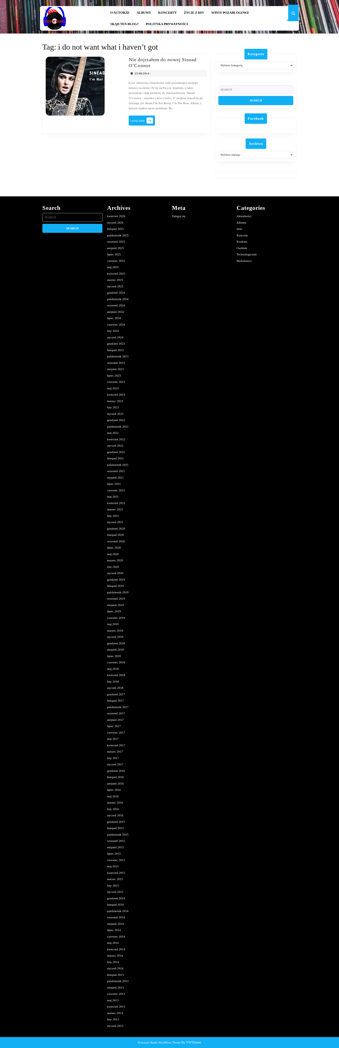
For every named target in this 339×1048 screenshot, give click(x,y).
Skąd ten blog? (124, 24)
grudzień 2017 (116, 694)
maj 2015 (113, 866)
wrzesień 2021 (116, 471)
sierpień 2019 (115, 605)
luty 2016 (113, 809)
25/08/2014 (142, 73)
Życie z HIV (194, 13)
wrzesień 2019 (116, 598)
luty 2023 (113, 407)
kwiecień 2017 (116, 745)
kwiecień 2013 (116, 1006)
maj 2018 (113, 668)
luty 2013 (113, 1019)
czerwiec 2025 (116, 260)
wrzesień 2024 (116, 305)
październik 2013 (117, 981)
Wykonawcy (244, 260)
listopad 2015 (115, 828)
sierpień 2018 (115, 649)
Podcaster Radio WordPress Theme (159, 1042)
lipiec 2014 (114, 930)
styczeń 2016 (115, 815)
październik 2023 (117, 356)
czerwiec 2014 (116, 936)
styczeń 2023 (115, 413)
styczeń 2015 (115, 891)
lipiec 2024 (114, 318)
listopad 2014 (115, 904)
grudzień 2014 (116, 898)
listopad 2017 (115, 700)
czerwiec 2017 (116, 732)
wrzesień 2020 (116, 541)
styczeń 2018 (115, 687)
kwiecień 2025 (116, 273)
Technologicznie (247, 254)
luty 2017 (113, 758)
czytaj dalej (143, 122)
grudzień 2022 (116, 420)
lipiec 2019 (114, 611)
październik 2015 (117, 834)
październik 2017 (117, 707)
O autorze (119, 13)
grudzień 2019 (116, 579)
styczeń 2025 (115, 286)
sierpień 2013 (115, 987)
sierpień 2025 (115, 248)
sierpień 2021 (115, 477)
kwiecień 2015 (116, 872)
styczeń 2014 (115, 968)
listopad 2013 (115, 974)
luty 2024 (113, 330)
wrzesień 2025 (116, 241)
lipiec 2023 (114, 375)
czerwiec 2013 (116, 993)
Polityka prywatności (167, 24)
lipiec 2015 (114, 853)
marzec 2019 (115, 630)
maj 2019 (113, 624)
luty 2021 (113, 515)
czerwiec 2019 (116, 617)
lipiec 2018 (114, 656)
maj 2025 (113, 267)
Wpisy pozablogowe (230, 13)
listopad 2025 (115, 228)
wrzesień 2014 (116, 917)
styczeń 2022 (115, 445)
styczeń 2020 (115, 573)
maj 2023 (113, 388)
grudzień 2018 (116, 643)
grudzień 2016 (116, 770)
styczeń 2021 (115, 522)
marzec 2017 (115, 751)
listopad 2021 (115, 458)
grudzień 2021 (116, 452)
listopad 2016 (115, 777)
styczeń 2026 (115, 222)
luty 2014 (113, 962)
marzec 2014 (115, 955)
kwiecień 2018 (116, 675)
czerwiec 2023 (116, 381)
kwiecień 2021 (116, 503)
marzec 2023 (115, 401)
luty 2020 (113, 566)
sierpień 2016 (115, 783)
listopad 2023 (115, 350)
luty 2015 (113, 885)
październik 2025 (117, 235)
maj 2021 (113, 496)
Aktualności (244, 216)
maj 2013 (113, 1000)
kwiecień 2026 (116, 216)
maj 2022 (113, 432)
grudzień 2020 (116, 528)
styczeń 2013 (115, 1025)
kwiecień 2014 (116, 949)
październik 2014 (117, 911)
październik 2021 (117, 464)
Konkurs (242, 241)
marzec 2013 (115, 1013)
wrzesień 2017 (116, 713)
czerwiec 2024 (116, 324)
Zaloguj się (178, 216)
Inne (239, 228)
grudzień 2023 (116, 343)
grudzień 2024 (116, 292)
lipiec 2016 (114, 789)
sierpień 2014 (115, 923)
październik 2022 (117, 426)
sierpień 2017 (115, 719)
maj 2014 (113, 942)
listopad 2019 (115, 585)
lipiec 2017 (114, 726)
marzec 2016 (115, 802)
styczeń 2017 (115, 764)
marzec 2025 (115, 279)
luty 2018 (113, 681)
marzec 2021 (115, 509)
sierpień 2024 (115, 311)
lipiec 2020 (114, 547)
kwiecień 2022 (116, 439)
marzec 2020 (115, 560)
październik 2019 (117, 592)
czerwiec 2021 (116, 490)
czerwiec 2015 (116, 860)
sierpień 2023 (115, 369)
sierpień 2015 (115, 847)
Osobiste (242, 248)
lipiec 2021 (114, 483)
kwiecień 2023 (116, 394)
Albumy (144, 13)
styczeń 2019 (115, 636)
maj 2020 (113, 554)
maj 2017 (113, 738)
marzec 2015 (115, 879)
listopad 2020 (115, 534)
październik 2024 (117, 299)
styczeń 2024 (115, 337)
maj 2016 (113, 796)
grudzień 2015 (116, 821)
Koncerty (167, 13)
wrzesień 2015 (116, 840)
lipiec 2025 (114, 254)
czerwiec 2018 (116, 662)
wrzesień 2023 (116, 362)
